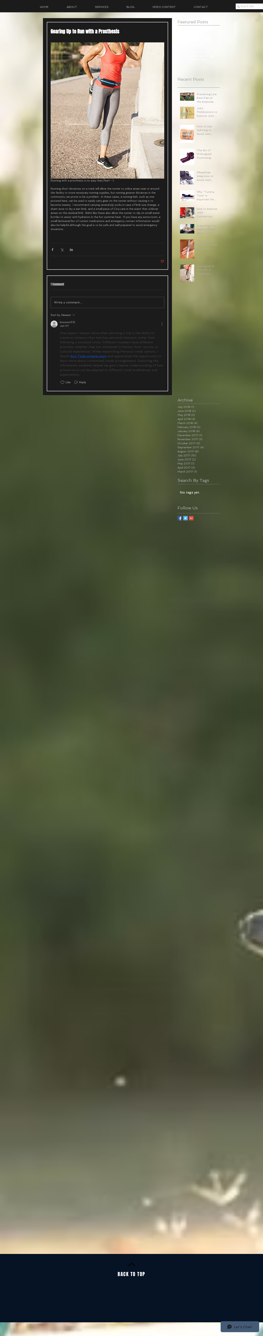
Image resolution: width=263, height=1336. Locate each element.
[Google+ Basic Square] (191, 518)
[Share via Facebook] (52, 249)
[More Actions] (162, 324)
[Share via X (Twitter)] (62, 249)
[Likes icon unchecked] (62, 382)
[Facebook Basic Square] (180, 518)
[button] (108, 6)
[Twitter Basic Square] (185, 518)
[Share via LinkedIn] (71, 249)
